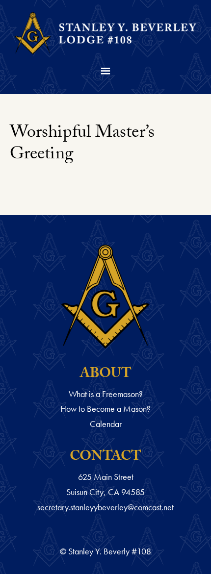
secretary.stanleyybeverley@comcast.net (105, 507)
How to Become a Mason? (105, 408)
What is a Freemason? (106, 393)
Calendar (106, 423)
